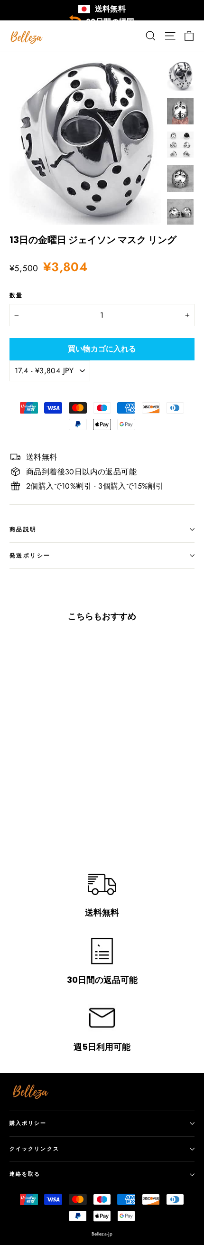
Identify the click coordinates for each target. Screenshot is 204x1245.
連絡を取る (25, 1174)
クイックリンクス (34, 1148)
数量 (16, 295)
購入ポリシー (28, 1123)
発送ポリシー (29, 555)
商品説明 (23, 529)
